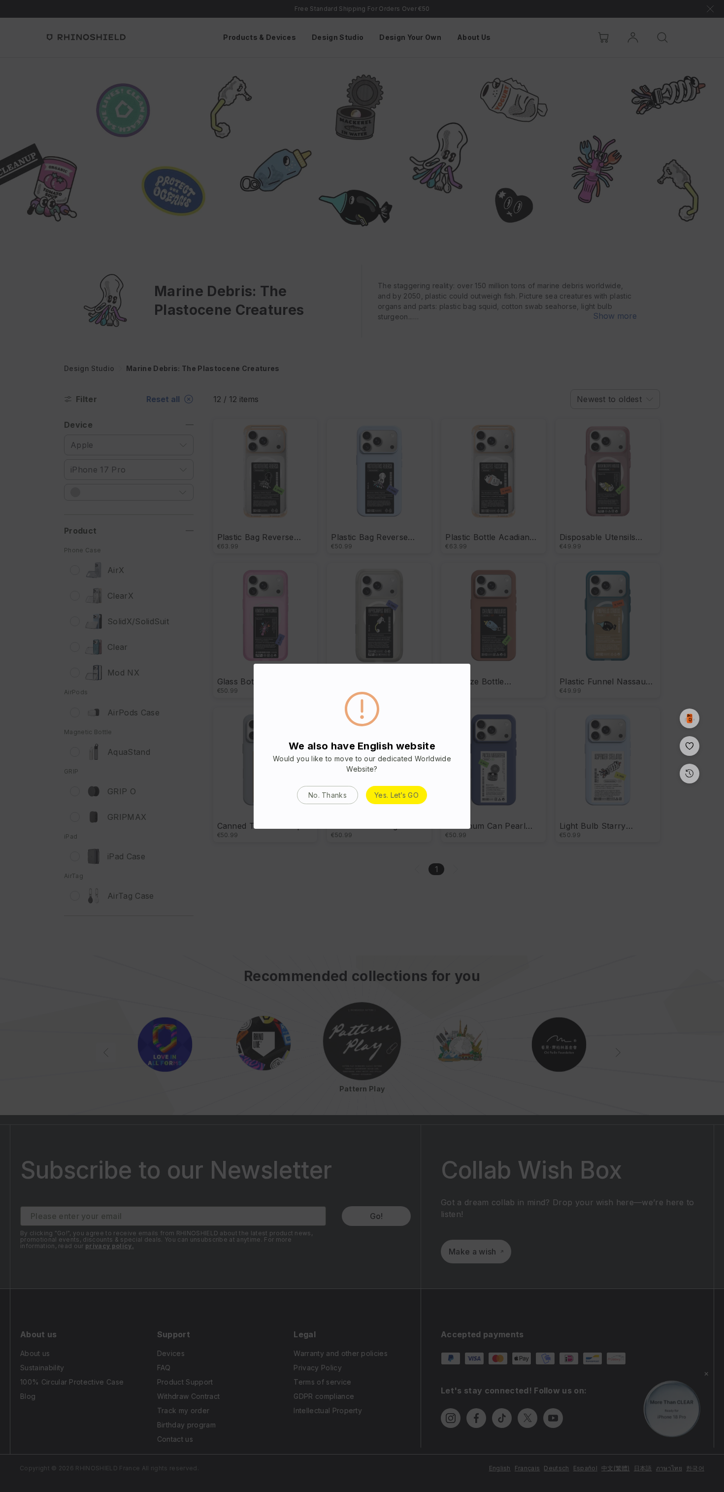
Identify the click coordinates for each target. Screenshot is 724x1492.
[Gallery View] (689, 718)
